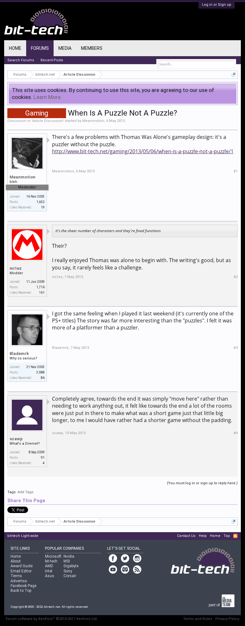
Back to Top (21, 590)
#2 (236, 277)
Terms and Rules (197, 619)
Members (91, 48)
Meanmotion (93, 121)
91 (43, 457)
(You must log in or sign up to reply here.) (202, 483)
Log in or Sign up (216, 5)
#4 (236, 433)
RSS (235, 536)
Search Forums (20, 60)
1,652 (40, 202)
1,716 (40, 287)
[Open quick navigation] (234, 74)
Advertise (19, 581)
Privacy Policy (227, 619)
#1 (236, 171)
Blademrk (19, 353)
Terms (16, 576)
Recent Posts (52, 60)
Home (15, 48)
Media (64, 48)
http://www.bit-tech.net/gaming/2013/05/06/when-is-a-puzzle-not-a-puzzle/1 (143, 151)
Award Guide (22, 566)
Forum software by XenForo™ (52, 619)
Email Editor (21, 571)
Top (227, 536)
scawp (16, 438)
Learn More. (47, 97)
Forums (40, 48)
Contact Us (186, 536)
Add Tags (25, 492)
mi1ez (16, 268)
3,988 (40, 372)
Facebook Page (23, 586)
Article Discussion (47, 121)
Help (203, 536)
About (16, 561)
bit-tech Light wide (22, 536)
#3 (236, 348)
